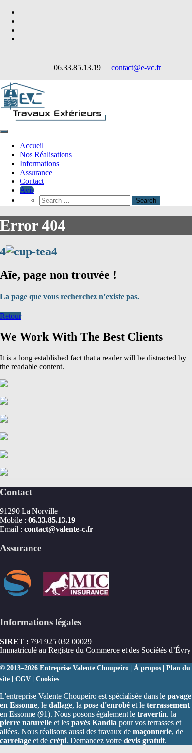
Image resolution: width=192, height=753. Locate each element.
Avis (27, 190)
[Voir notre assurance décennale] (60, 603)
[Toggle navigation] (4, 131)
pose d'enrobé (107, 705)
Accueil (32, 146)
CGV (23, 678)
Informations (39, 163)
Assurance (36, 172)
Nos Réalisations (46, 154)
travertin (152, 714)
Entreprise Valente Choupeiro (84, 668)
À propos (147, 668)
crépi (58, 740)
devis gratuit (144, 740)
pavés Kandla (94, 722)
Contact (32, 181)
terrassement (168, 705)
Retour (10, 316)
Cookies (47, 678)
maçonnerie (152, 731)
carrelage (15, 740)
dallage (60, 705)
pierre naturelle (26, 722)
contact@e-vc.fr (136, 67)
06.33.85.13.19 (51, 520)
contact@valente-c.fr (58, 529)
